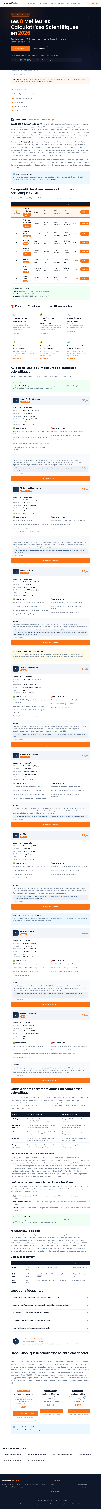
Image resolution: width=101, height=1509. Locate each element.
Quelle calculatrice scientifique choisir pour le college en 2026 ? (36, 1297)
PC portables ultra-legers (12, 1461)
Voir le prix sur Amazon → (50, 479)
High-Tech (19, 70)
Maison (53, 3)
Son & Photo (43, 3)
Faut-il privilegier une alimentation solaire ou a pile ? (32, 1328)
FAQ (25, 1430)
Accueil (13, 70)
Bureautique (75, 3)
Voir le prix (85, 212)
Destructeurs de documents (62, 1454)
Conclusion (17, 111)
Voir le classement (20, 49)
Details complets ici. (50, 179)
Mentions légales (82, 1484)
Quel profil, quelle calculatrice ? (24, 94)
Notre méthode (81, 1488)
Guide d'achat (39, 49)
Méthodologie (54, 1491)
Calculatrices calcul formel (37, 1454)
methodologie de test (38, 81)
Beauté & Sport (63, 3)
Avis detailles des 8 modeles (23, 98)
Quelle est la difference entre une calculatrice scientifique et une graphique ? (41, 1305)
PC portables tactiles (85, 1454)
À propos (53, 1488)
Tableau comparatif (20, 90)
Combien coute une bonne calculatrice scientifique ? (32, 1320)
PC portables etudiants (36, 1461)
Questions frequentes (20, 106)
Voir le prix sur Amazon (25, 1413)
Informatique (31, 3)
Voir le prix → (17, 333)
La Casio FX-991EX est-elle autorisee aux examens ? (32, 1313)
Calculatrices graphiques (12, 1454)
